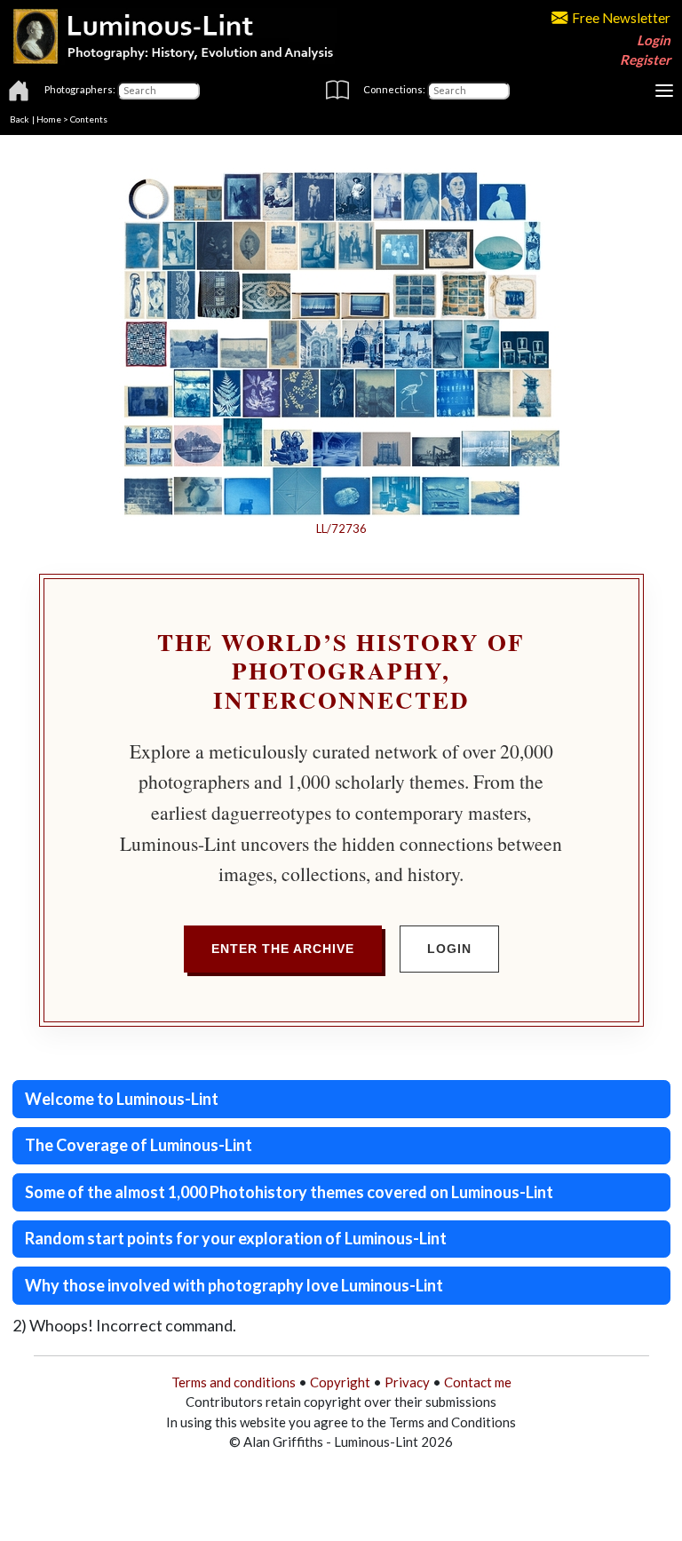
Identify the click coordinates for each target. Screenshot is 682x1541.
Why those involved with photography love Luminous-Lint (234, 1285)
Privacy (407, 1382)
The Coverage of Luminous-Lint (138, 1145)
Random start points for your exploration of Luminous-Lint (236, 1238)
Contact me (478, 1382)
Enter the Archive (282, 948)
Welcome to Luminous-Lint (121, 1098)
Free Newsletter (621, 18)
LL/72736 (341, 528)
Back (19, 119)
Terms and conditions (233, 1382)
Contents (88, 119)
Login (653, 40)
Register (645, 60)
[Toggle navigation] (664, 90)
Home (48, 119)
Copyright (340, 1382)
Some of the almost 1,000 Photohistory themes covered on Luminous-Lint (289, 1192)
